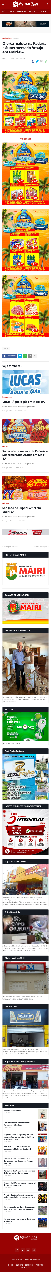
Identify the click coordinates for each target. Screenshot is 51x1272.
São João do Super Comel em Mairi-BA (21, 509)
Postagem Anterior (11, 547)
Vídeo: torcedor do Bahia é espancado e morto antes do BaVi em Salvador (19, 1208)
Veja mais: (25, 138)
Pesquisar (47, 4)
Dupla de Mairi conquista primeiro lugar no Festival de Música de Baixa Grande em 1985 (19, 1137)
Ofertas (17, 38)
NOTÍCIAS (19, 1265)
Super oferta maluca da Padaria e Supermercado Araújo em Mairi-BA (25, 454)
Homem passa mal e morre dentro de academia (19, 1220)
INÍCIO (4, 11)
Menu (3, 4)
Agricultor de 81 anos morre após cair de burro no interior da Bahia (19, 1172)
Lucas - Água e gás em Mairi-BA (23, 401)
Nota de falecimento (12, 1110)
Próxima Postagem (40, 547)
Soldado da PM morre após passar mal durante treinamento (20, 1184)
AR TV (12, 11)
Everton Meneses (33, 1259)
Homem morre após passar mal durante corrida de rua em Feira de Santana (18, 1161)
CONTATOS (43, 11)
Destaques (7, 397)
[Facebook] (33, 61)
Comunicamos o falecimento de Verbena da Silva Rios (17, 1123)
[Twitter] (37, 61)
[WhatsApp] (46, 61)
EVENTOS (32, 11)
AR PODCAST (22, 11)
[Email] (41, 61)
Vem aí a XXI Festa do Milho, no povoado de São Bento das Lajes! (17, 1148)
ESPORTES (29, 1265)
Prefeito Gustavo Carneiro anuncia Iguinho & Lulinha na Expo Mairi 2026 (19, 1196)
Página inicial (7, 38)
